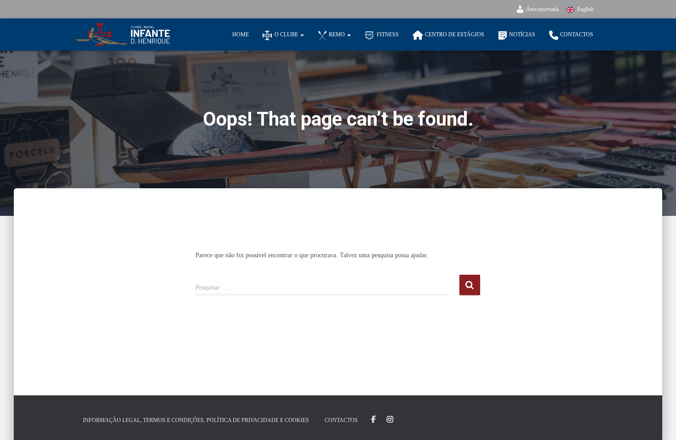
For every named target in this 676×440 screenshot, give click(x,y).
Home (240, 34)
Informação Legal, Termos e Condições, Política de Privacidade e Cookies (196, 420)
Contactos (576, 34)
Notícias (522, 34)
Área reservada (542, 9)
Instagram (390, 419)
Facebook (373, 419)
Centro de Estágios (454, 34)
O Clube (287, 34)
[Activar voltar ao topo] (658, 421)
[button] (301, 34)
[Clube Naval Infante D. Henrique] (123, 34)
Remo (337, 34)
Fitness (388, 34)
